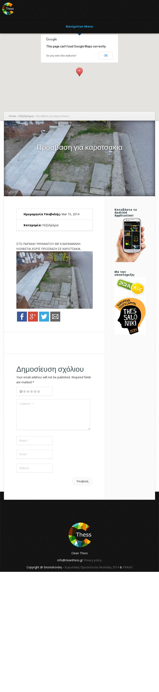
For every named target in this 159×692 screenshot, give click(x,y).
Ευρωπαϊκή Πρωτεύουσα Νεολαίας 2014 (92, 567)
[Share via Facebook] (22, 320)
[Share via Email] (55, 320)
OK (106, 55)
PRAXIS (128, 567)
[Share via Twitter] (44, 320)
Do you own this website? (61, 55)
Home (12, 116)
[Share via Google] (33, 320)
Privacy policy (93, 560)
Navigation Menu (79, 26)
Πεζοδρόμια (26, 116)
